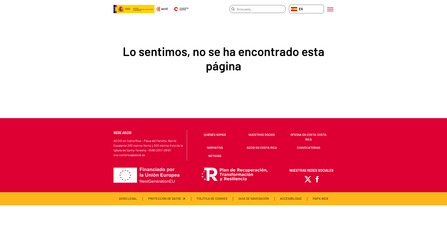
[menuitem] (215, 134)
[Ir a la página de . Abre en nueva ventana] (162, 9)
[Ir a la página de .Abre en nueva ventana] (134, 9)
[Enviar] (233, 9)
